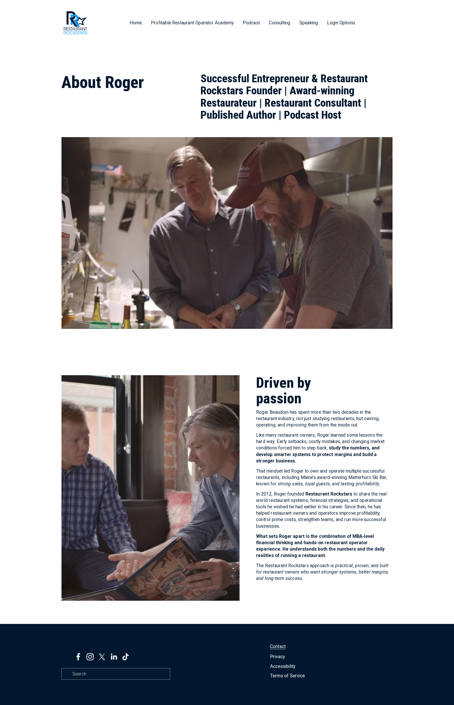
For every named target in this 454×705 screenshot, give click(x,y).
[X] (102, 657)
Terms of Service (287, 676)
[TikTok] (125, 657)
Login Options (341, 23)
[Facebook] (78, 657)
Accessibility (283, 666)
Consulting (279, 23)
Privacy (277, 656)
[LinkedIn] (114, 657)
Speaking (308, 23)
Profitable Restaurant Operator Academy (192, 23)
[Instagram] (90, 657)
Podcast (251, 23)
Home (136, 23)
